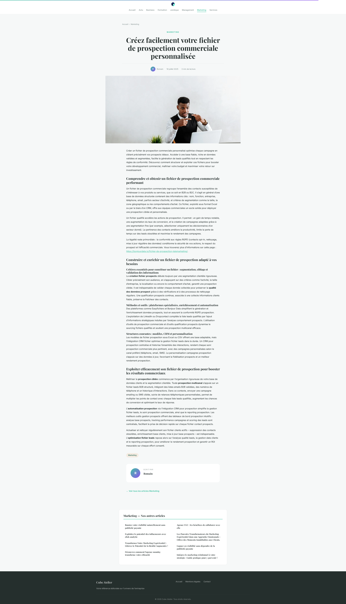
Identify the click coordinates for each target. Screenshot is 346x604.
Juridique (174, 10)
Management (188, 10)
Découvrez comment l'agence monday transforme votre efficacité (143, 553)
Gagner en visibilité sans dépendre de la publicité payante (196, 547)
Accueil (132, 10)
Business (150, 10)
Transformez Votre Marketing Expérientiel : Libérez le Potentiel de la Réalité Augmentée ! (146, 544)
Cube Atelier (104, 582)
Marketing (201, 10)
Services (213, 10)
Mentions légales (192, 581)
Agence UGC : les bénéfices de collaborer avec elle (198, 526)
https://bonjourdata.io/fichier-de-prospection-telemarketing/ (156, 251)
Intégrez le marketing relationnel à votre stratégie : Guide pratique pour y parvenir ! (197, 556)
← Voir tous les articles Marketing (142, 491)
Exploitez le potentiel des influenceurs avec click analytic (145, 535)
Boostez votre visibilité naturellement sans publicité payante (145, 526)
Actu (141, 10)
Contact (207, 581)
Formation (162, 10)
